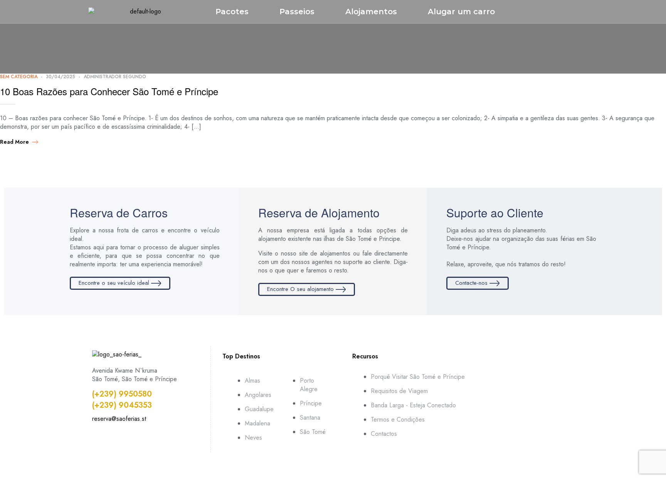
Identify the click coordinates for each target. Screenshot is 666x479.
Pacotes (232, 11)
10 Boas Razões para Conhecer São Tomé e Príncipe (109, 91)
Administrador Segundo (115, 76)
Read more (14, 142)
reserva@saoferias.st (119, 418)
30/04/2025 (60, 76)
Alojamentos (371, 11)
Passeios (296, 11)
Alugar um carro (461, 11)
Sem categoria (18, 76)
